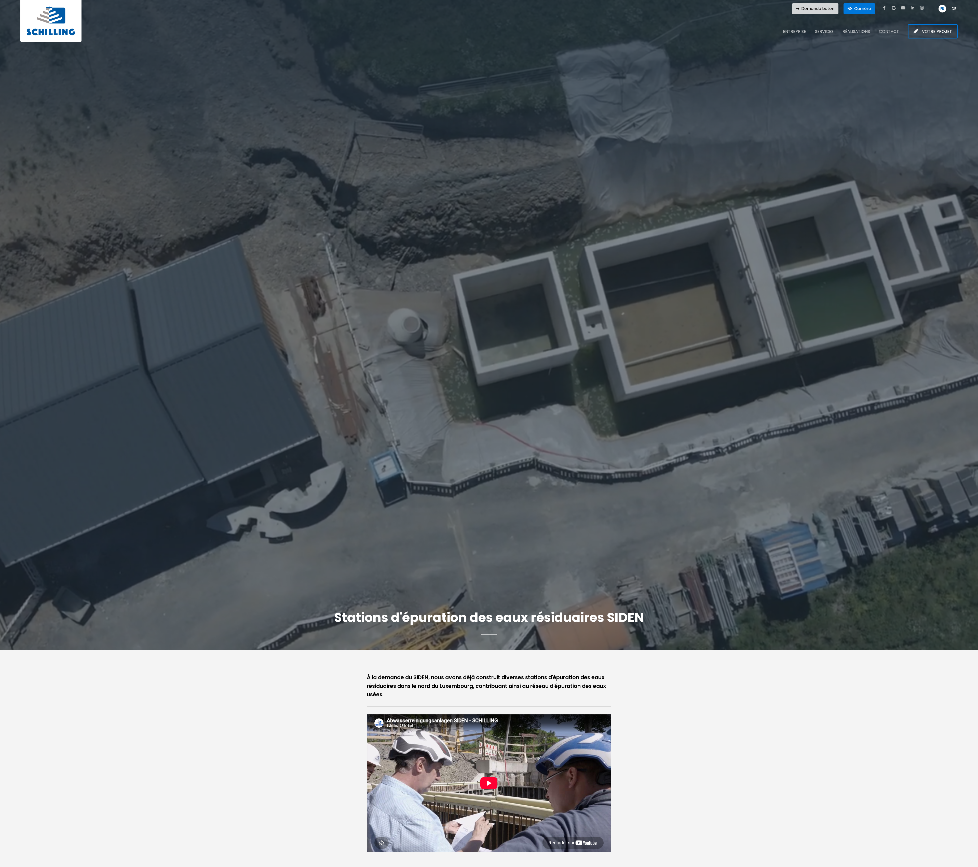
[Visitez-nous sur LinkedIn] (912, 8)
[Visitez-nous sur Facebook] (884, 8)
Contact (889, 31)
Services (824, 31)
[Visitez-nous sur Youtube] (903, 8)
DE (954, 8)
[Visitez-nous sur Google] (894, 8)
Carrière (862, 8)
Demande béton (817, 8)
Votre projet (937, 31)
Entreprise (794, 31)
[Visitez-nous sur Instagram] (922, 8)
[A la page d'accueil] (51, 21)
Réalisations (856, 31)
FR (942, 8)
